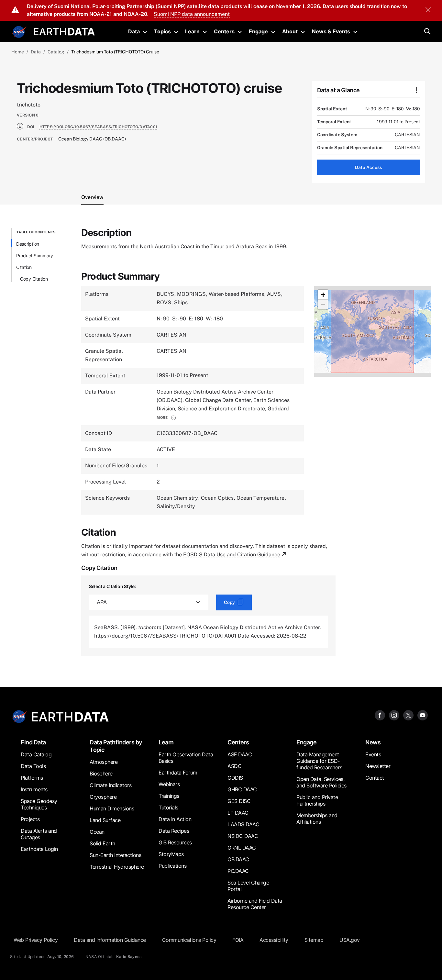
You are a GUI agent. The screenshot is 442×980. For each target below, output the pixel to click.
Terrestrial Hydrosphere (117, 866)
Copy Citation (34, 279)
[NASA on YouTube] (422, 715)
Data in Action (175, 819)
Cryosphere (103, 797)
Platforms (32, 777)
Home (17, 51)
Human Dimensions (112, 808)
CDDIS (235, 777)
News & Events (331, 31)
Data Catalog (36, 754)
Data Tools (33, 766)
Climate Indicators (110, 785)
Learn (192, 31)
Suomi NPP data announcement (192, 14)
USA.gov (349, 940)
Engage (258, 31)
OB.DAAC (238, 859)
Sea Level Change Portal (248, 885)
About (290, 31)
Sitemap (314, 940)
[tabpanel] (221, 442)
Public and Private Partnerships (317, 800)
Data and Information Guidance (110, 940)
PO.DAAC (238, 871)
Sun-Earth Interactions (115, 855)
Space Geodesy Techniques (39, 804)
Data (134, 31)
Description (27, 244)
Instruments (34, 789)
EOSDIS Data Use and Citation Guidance (231, 554)
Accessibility (274, 940)
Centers (224, 31)
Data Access (368, 167)
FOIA (237, 940)
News (373, 742)
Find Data (33, 742)
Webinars (169, 784)
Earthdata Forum (178, 772)
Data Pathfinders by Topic (116, 746)
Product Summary (34, 255)
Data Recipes (174, 831)
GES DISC (238, 801)
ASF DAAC (239, 754)
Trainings (169, 796)
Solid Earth (102, 843)
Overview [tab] (92, 197)
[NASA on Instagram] (394, 715)
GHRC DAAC (242, 789)
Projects (30, 819)
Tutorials (168, 807)
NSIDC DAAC (242, 836)
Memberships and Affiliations (316, 818)
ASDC (234, 766)
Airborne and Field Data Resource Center (254, 903)
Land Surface (105, 820)
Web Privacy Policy (36, 940)
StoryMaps (171, 854)
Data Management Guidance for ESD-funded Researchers (319, 761)
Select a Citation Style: (112, 586)
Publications (172, 866)
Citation (24, 267)
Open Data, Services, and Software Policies (321, 782)
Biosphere (101, 773)
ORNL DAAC (241, 847)
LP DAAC (238, 812)
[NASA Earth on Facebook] (380, 715)
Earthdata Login (39, 849)
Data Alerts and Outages (39, 834)
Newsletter (377, 766)
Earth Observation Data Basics (186, 757)
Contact (374, 777)
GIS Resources (175, 842)
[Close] (428, 10)
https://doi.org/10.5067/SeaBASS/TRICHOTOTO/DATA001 (98, 127)
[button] (166, 417)
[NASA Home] (19, 32)
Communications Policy (189, 940)
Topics (162, 31)
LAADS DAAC (243, 824)
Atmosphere (103, 762)
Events (373, 754)
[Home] (64, 31)
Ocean (97, 832)
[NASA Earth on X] (408, 715)
